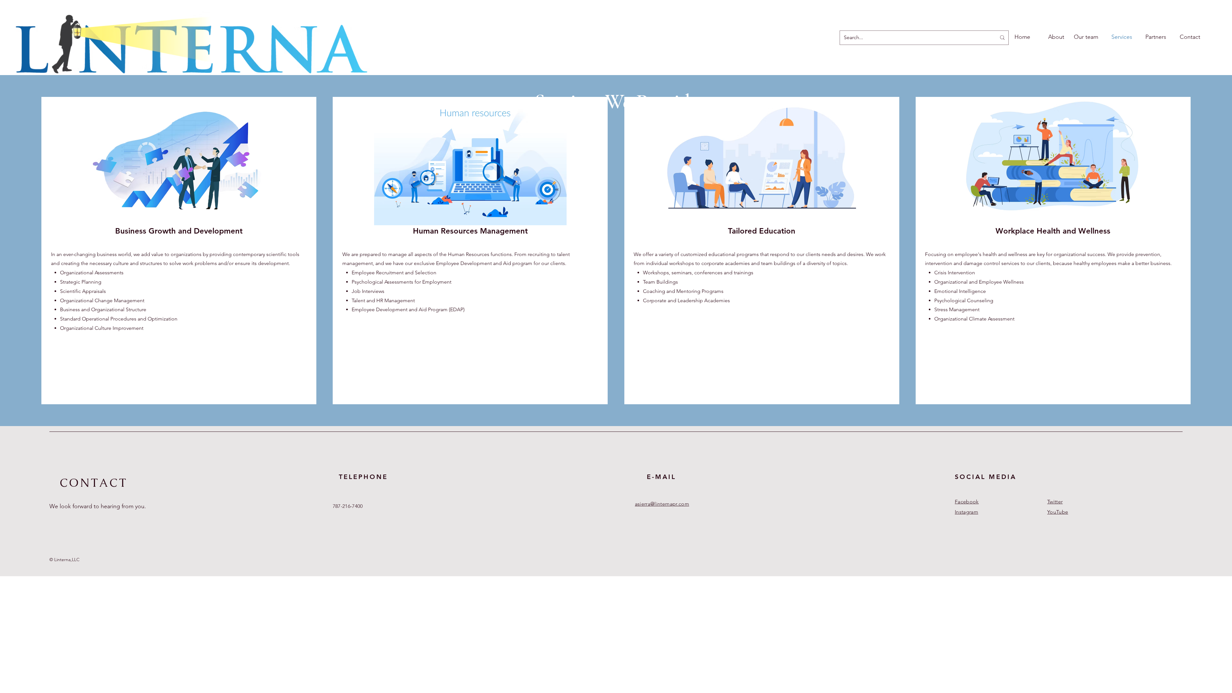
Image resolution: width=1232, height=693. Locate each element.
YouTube (1057, 512)
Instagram (966, 512)
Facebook (967, 502)
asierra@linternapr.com (662, 504)
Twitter (1055, 502)
